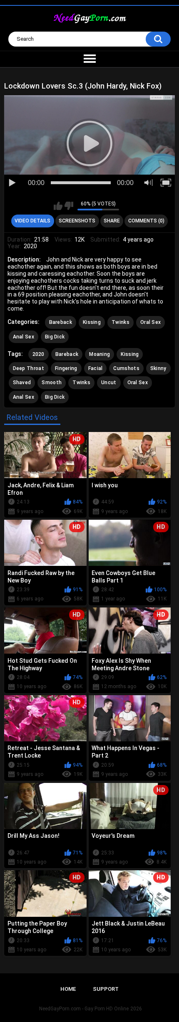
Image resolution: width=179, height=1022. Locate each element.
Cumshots (126, 368)
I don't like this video (69, 206)
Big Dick (55, 337)
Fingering (66, 368)
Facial (95, 368)
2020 (38, 354)
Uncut (109, 382)
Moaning (99, 354)
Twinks (120, 322)
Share (112, 221)
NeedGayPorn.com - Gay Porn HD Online (84, 1009)
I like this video (58, 206)
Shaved (22, 382)
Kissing (92, 322)
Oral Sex (150, 322)
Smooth (52, 382)
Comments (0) (146, 221)
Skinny (158, 368)
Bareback (60, 322)
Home (68, 989)
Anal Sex (23, 337)
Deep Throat (28, 368)
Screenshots (77, 221)
